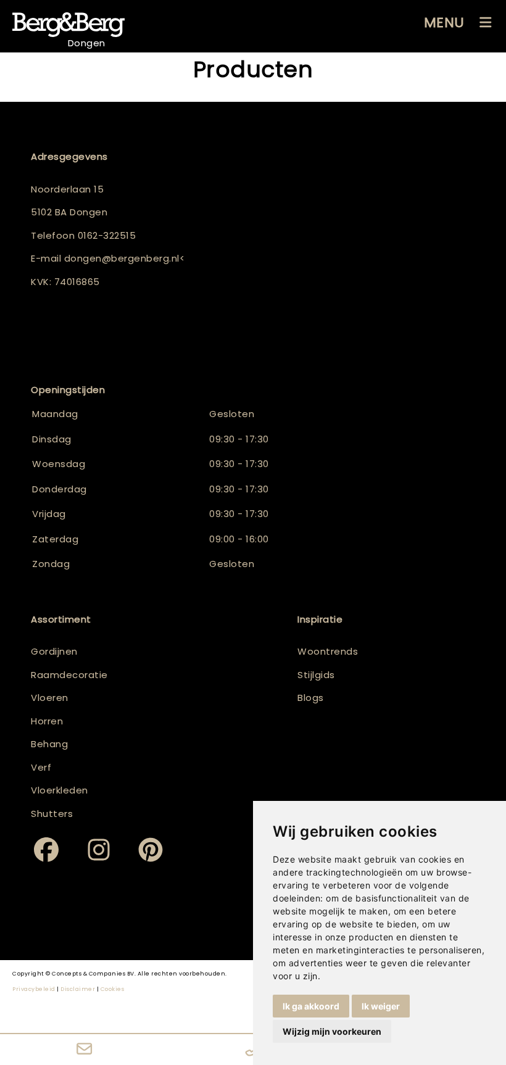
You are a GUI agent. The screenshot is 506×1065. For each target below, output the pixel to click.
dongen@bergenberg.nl (122, 258)
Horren (47, 721)
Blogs (310, 697)
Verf (41, 767)
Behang (49, 743)
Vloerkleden (59, 790)
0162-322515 (107, 235)
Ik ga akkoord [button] (311, 1006)
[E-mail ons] (84, 1049)
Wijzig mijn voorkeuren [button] (332, 1031)
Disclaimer (77, 989)
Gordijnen (54, 651)
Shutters (52, 813)
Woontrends (327, 651)
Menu (444, 22)
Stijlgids (316, 674)
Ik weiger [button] (381, 1006)
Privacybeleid (34, 989)
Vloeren (49, 697)
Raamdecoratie (69, 674)
